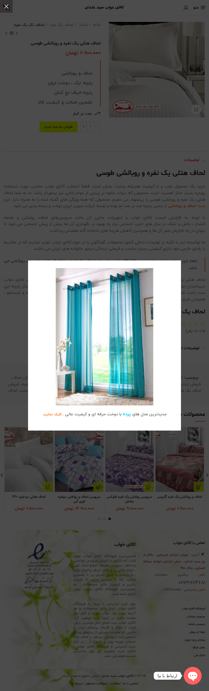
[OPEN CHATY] (193, 676)
